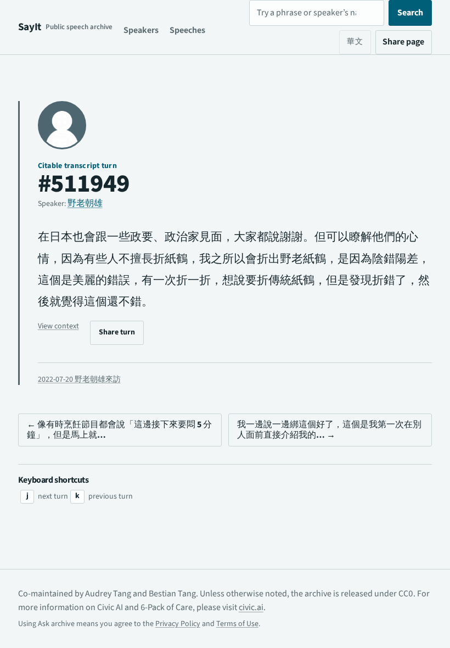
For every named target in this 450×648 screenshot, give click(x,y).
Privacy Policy (177, 623)
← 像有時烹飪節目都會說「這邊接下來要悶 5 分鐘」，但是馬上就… (119, 429)
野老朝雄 (85, 203)
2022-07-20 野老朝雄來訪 (79, 379)
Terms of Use (237, 623)
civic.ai (251, 607)
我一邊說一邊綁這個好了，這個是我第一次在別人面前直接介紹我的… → (329, 429)
